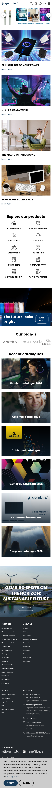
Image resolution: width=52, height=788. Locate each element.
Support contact (7, 702)
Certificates (6, 698)
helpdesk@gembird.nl (34, 705)
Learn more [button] (42, 319)
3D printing (5, 657)
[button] (48, 15)
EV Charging (6, 679)
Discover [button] (26, 607)
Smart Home (6, 661)
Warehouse (27, 646)
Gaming (4, 654)
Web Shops (27, 657)
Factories (26, 650)
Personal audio (7, 650)
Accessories (6, 646)
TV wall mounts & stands (10, 639)
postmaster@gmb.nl (33, 722)
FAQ (3, 706)
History (25, 632)
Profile (25, 628)
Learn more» (7, 69)
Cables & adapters (8, 636)
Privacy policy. (13, 776)
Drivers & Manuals (8, 695)
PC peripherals (7, 628)
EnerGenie (5, 676)
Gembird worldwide (30, 639)
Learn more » (7, 159)
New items (5, 683)
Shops (25, 654)
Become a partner (8, 709)
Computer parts (7, 665)
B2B (3, 713)
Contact (26, 643)
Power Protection (7, 672)
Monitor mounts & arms (10, 643)
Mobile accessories (9, 632)
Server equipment (8, 668)
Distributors (27, 661)
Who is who (27, 636)
